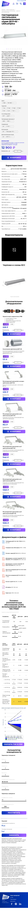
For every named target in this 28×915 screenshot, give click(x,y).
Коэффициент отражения (8, 779)
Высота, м (4, 772)
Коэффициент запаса (7, 797)
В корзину (15, 157)
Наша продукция (14, 895)
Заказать (14, 835)
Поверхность (5, 786)
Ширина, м (4, 766)
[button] (7, 49)
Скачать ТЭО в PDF (13, 744)
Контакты (12, 901)
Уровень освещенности (8, 804)
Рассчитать (14, 813)
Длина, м (4, 759)
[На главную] (6, 4)
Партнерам (13, 899)
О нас (11, 897)
